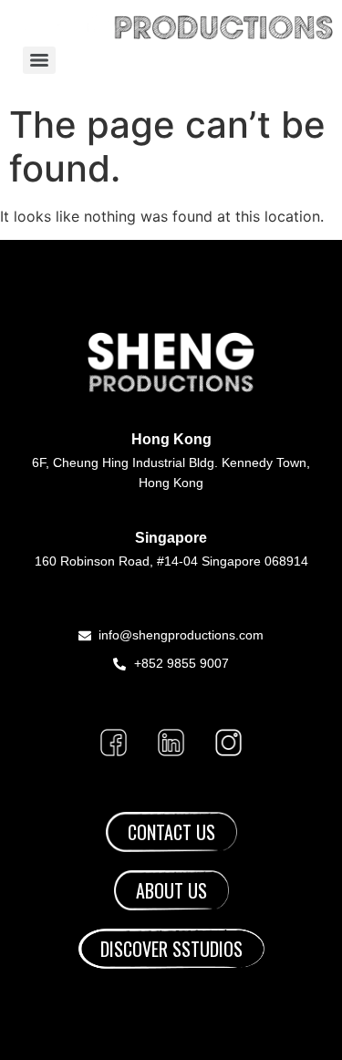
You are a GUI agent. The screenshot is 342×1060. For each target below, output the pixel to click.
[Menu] (39, 60)
